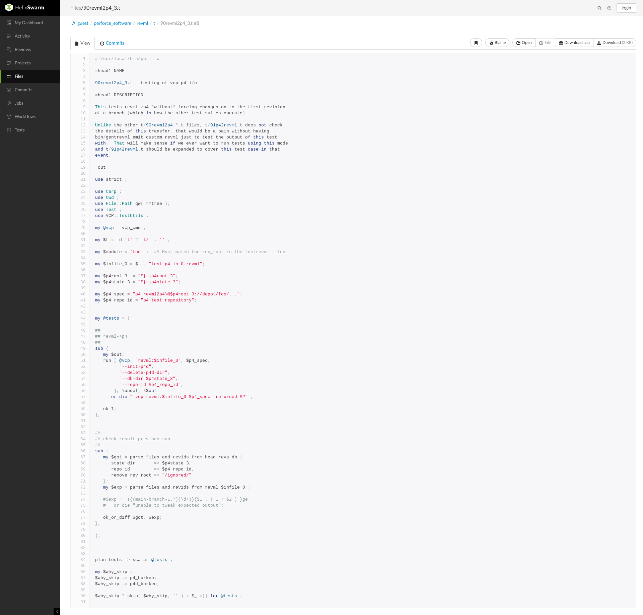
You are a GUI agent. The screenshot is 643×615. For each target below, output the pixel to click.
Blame (500, 43)
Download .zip (576, 43)
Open (526, 43)
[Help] (609, 8)
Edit (548, 43)
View (84, 43)
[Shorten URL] (476, 42)
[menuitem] (30, 23)
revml (142, 23)
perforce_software (112, 23)
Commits (114, 43)
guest (82, 23)
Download (617, 43)
